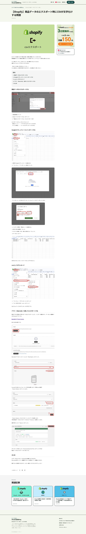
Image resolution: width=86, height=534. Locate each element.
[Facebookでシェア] (22, 470)
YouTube (59, 2)
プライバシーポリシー (63, 527)
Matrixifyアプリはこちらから (18, 319)
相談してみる (70, 2)
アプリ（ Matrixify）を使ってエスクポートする (24, 81)
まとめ (15, 83)
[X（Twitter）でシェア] (20, 470)
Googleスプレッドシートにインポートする (23, 77)
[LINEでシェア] (25, 470)
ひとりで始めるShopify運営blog (17, 7)
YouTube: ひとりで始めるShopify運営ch (66, 520)
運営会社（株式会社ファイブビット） (65, 522)
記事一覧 (52, 2)
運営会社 (63, 2)
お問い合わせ (61, 525)
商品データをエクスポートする (21, 75)
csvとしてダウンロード (19, 79)
